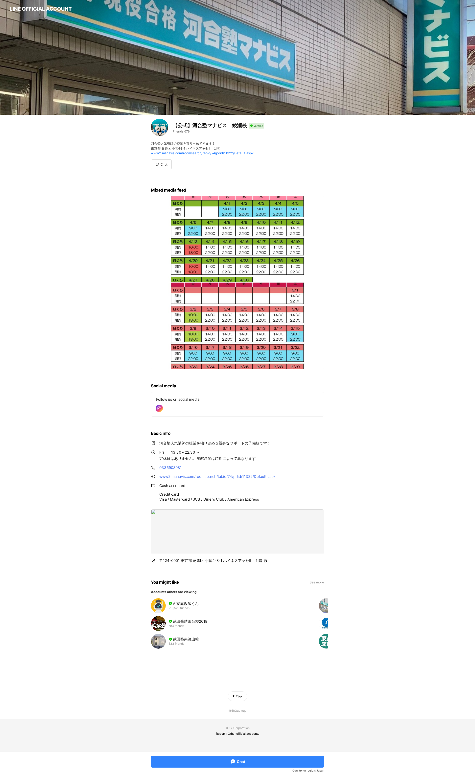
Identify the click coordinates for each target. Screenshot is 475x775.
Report (220, 733)
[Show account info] (256, 126)
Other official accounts (243, 733)
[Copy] (265, 560)
